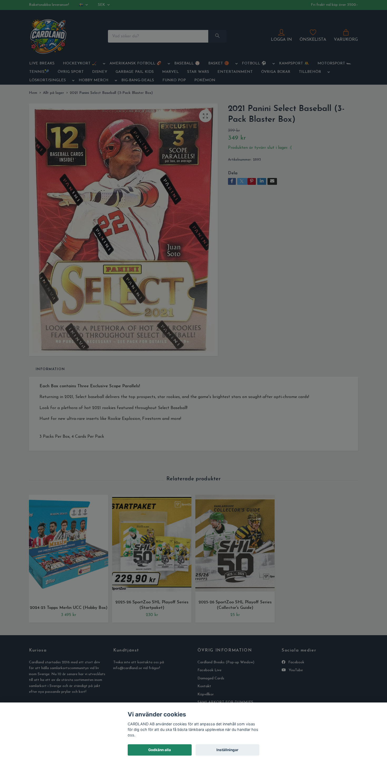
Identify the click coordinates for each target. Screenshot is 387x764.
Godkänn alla (159, 750)
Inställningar (227, 750)
